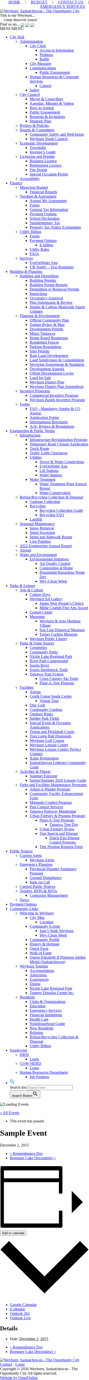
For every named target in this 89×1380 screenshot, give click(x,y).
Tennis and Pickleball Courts (52, 732)
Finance (16, 183)
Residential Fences (44, 342)
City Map (37, 917)
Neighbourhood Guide (47, 1024)
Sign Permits (39, 351)
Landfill (36, 519)
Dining (35, 984)
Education (37, 1006)
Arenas (35, 692)
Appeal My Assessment (48, 201)
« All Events (9, 1113)
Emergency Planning (36, 864)
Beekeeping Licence (46, 165)
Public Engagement (55, 72)
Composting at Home (56, 568)
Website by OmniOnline (19, 1378)
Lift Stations (49, 471)
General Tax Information (49, 209)
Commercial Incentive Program (54, 395)
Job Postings (39, 1077)
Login (34, 1059)
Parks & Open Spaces (37, 643)
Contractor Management (48, 895)
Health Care (39, 1019)
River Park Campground (49, 661)
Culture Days (40, 594)
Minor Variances (42, 333)
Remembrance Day (26, 1153)
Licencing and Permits (37, 156)
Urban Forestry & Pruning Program (57, 816)
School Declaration (45, 218)
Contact (6, 1364)
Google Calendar (23, 1305)
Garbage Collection (45, 501)
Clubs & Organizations (48, 1001)
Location (46, 922)
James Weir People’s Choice (62, 603)
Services (26, 258)
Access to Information (57, 50)
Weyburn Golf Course (47, 740)
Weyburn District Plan (47, 382)
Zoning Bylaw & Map (47, 325)
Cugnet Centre (41, 612)
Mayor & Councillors (46, 99)
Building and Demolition (39, 276)
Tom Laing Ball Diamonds (50, 736)
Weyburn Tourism (34, 966)
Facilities (27, 687)
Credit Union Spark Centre (51, 696)
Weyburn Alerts (42, 860)
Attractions (38, 975)
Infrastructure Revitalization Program (58, 440)
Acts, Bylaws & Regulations (52, 426)
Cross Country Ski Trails (59, 678)
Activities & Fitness (35, 771)
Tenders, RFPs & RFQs (38, 891)
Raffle (44, 59)
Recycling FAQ (52, 515)
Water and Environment (38, 555)
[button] (12, 29)
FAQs (34, 254)
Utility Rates (39, 249)
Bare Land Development (49, 355)
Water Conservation (55, 493)
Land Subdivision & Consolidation (57, 360)
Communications (43, 68)
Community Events (45, 926)
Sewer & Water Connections (62, 462)
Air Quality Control (55, 563)
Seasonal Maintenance (37, 524)
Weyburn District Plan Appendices (57, 386)
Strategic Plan (40, 121)
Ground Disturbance (46, 878)
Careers (45, 86)
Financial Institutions (46, 1015)
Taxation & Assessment (38, 196)
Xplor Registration (44, 758)
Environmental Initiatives (49, 559)
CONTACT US (70, 2)
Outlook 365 (20, 1313)
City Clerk (38, 46)
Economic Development (39, 143)
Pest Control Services (46, 807)
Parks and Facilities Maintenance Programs (53, 785)
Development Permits (46, 329)
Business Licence (43, 161)
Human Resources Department (44, 1072)
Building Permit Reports (48, 285)
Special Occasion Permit (49, 174)
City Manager (40, 63)
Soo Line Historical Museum (62, 630)
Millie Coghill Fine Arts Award (64, 608)
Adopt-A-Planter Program (50, 789)
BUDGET (39, 2)
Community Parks (44, 652)
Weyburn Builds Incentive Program (57, 400)
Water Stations (51, 475)
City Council (30, 94)
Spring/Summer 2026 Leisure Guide (58, 780)
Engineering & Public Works (32, 431)
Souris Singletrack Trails (49, 670)
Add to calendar (13, 1233)
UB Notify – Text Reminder (52, 267)
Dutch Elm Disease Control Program (64, 840)
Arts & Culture (31, 590)
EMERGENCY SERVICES (62, 6)
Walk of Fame (41, 953)
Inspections (38, 294)
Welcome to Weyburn (37, 913)
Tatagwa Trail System (47, 674)
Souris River (39, 665)
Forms (35, 205)
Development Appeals (47, 369)
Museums (37, 617)
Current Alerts (31, 855)
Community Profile (45, 940)
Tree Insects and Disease (59, 833)
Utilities (36, 457)
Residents (27, 997)
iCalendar (17, 1309)
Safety (35, 90)
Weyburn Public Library (48, 639)
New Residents (41, 1028)
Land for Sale (40, 378)
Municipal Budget (34, 187)
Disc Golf (37, 705)
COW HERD (30, 1063)
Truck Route (39, 448)
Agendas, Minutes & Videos (52, 103)
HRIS (24, 1055)
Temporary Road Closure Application (59, 444)
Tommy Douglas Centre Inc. (52, 993)
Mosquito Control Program (51, 802)
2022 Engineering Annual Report (46, 546)
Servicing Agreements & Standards (57, 364)
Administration (31, 41)
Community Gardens (46, 709)
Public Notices (21, 851)
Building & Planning (26, 271)
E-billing (46, 245)
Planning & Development (40, 316)
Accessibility (30, 178)
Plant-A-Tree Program (57, 683)
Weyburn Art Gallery (46, 599)
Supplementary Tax (45, 223)
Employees (18, 1050)
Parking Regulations (45, 347)
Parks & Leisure (22, 586)
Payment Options (43, 214)
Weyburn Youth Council (48, 139)
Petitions (46, 55)
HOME (14, 2)
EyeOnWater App (44, 263)
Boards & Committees (37, 130)
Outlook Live (20, 1318)
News (24, 900)
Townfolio (38, 148)
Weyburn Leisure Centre (49, 745)
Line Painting (40, 541)
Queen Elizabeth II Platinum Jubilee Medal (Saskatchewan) (58, 959)
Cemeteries (38, 648)
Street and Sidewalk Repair (51, 537)
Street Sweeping (42, 532)
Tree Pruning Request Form (61, 847)
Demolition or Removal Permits (54, 289)
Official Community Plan (49, 320)
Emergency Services (46, 1010)
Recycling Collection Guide (61, 510)
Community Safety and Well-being (57, 134)
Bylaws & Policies (34, 125)
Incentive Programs (35, 391)
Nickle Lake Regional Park (51, 656)
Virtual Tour (49, 701)
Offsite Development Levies (52, 373)
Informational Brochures (49, 422)
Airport (25, 550)
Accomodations (42, 971)
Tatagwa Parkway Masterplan (53, 811)
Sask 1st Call (40, 882)
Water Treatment (42, 479)
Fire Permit (38, 170)
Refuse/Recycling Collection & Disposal (51, 497)
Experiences (39, 979)
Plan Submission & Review (51, 302)
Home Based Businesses (49, 338)
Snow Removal (42, 528)
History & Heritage (45, 944)
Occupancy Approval (46, 298)
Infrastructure (30, 435)
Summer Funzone (43, 776)
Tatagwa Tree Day (63, 824)
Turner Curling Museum (58, 634)
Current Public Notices (37, 886)
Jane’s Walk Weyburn (56, 931)
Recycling (37, 506)
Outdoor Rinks (41, 714)
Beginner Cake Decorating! (33, 1158)
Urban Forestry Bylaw (57, 829)
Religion (36, 1032)
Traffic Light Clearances (48, 453)
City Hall (17, 37)
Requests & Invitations (47, 117)
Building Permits (43, 280)
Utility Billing (30, 232)
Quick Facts (39, 948)
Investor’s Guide (43, 152)
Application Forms (44, 417)
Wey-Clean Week (53, 581)
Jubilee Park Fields (44, 718)
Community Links (24, 909)
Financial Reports (43, 192)
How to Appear (42, 108)
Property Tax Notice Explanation (55, 227)
